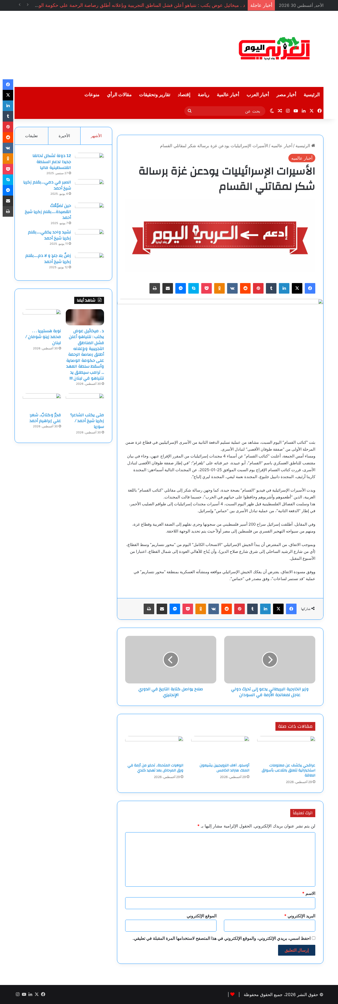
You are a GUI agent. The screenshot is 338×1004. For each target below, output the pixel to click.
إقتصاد (184, 94)
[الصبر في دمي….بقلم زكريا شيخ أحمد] (89, 189)
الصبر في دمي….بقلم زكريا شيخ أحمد (47, 185)
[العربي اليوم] (274, 48)
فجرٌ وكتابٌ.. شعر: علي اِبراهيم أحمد (45, 418)
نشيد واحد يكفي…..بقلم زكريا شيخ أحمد (49, 235)
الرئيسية (312, 94)
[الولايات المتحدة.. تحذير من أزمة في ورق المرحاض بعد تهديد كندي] (154, 748)
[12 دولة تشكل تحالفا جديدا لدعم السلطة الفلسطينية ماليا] (89, 163)
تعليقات (31, 135)
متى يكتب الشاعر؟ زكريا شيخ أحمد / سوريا (87, 421)
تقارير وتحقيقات (154, 94)
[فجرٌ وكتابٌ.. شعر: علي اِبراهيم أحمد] (42, 401)
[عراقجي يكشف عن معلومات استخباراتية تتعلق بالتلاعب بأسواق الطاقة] (286, 748)
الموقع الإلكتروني (202, 915)
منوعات (92, 94)
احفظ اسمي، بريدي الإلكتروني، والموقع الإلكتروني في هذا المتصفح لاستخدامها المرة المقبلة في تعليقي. (222, 938)
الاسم (308, 893)
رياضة (203, 94)
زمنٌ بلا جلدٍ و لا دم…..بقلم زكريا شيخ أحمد (48, 258)
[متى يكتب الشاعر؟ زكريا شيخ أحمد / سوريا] (85, 401)
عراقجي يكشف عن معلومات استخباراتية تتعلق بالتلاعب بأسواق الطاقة (288, 770)
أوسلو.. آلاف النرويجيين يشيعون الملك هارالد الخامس (224, 768)
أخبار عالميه (281, 145)
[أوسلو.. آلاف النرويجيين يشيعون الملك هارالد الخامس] (220, 748)
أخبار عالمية (228, 94)
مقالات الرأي (119, 94)
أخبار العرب (258, 94)
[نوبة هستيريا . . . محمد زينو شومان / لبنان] (42, 317)
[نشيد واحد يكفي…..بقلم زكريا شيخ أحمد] (89, 239)
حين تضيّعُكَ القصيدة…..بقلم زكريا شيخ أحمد (48, 211)
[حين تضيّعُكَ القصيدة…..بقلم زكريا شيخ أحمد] (89, 213)
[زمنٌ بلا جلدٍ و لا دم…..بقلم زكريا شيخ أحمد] (89, 262)
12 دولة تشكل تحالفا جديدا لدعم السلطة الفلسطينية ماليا (51, 162)
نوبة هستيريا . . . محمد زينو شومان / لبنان (43, 337)
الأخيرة (64, 135)
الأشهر (96, 135)
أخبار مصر (286, 94)
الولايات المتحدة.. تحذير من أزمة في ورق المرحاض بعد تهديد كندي (155, 768)
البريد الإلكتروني (299, 915)
